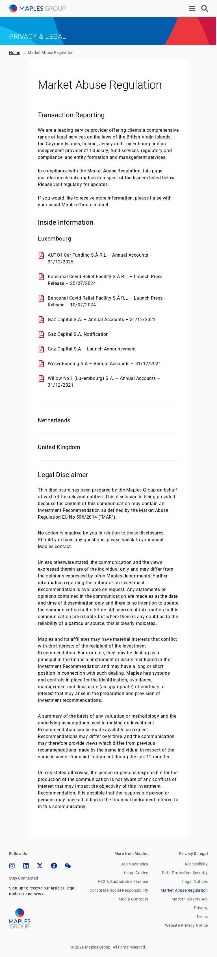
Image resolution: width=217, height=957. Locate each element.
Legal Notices (195, 881)
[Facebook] (54, 865)
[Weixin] (68, 865)
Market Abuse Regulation (184, 890)
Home (14, 52)
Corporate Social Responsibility (119, 890)
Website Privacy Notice (186, 925)
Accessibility (196, 864)
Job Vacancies (134, 864)
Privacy (201, 908)
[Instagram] (12, 865)
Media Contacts (133, 899)
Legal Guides (136, 873)
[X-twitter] (40, 865)
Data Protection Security (185, 873)
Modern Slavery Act (190, 899)
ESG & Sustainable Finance (123, 881)
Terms (202, 916)
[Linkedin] (26, 865)
